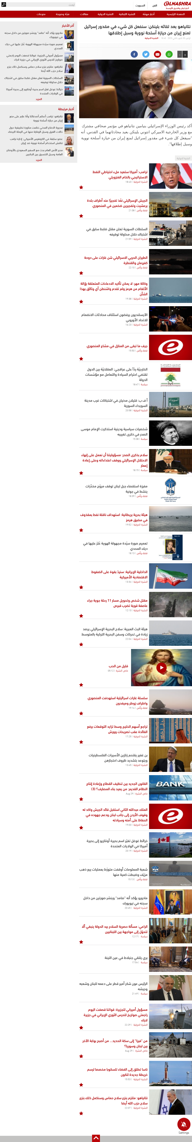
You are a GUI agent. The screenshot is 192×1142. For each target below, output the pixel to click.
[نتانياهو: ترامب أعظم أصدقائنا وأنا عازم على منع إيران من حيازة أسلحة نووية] (69, 118)
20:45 (127, 908)
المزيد (39, 99)
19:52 (128, 524)
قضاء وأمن (142, 210)
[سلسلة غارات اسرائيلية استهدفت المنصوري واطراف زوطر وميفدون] (170, 702)
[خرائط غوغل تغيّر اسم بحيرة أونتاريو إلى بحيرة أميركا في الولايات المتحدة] (170, 845)
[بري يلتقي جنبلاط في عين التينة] (170, 959)
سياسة (144, 384)
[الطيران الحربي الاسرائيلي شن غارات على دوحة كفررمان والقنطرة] (170, 261)
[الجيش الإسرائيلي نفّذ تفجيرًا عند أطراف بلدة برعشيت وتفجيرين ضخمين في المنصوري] (170, 204)
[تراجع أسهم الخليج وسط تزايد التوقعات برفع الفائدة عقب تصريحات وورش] (170, 730)
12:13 (128, 610)
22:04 (128, 639)
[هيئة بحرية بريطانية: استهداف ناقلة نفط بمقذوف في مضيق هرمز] (170, 519)
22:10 (131, 267)
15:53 (127, 1079)
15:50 (131, 350)
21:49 (135, 993)
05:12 (111, 670)
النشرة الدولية (105, 14)
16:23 (128, 324)
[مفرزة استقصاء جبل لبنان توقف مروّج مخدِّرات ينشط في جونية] (170, 490)
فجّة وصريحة (62, 14)
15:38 (136, 439)
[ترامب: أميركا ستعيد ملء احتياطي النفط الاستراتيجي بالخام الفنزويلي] (170, 176)
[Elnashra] (177, 3)
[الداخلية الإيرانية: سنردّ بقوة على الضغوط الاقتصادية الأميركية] (170, 576)
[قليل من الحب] (161, 667)
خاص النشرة (122, 670)
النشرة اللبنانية (127, 14)
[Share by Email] (157, 54)
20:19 (128, 850)
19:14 (131, 708)
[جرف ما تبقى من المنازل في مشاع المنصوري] (170, 347)
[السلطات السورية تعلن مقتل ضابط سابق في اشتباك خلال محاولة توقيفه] (170, 233)
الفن (154, 5)
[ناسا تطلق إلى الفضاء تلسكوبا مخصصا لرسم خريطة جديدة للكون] (170, 1073)
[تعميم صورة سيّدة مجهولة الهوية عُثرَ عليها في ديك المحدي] (170, 547)
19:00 (128, 824)
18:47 (136, 384)
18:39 (131, 496)
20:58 (128, 410)
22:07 (127, 1107)
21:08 (131, 210)
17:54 (135, 962)
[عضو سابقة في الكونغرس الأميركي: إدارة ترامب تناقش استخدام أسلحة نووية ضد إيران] (69, 140)
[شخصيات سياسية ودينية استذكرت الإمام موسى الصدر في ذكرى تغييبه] (170, 433)
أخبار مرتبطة (66, 108)
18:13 (131, 553)
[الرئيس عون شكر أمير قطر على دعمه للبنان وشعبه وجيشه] (170, 987)
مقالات (84, 14)
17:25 (128, 736)
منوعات (41, 14)
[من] (170, 1045)
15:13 (131, 879)
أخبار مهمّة (148, 14)
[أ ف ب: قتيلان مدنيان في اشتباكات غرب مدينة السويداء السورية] (170, 404)
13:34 (128, 581)
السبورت (140, 5)
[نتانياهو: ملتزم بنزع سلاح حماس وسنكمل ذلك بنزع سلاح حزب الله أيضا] (170, 1102)
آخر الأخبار (68, 25)
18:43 (128, 181)
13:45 (128, 765)
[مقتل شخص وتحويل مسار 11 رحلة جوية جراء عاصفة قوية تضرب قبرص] (170, 604)
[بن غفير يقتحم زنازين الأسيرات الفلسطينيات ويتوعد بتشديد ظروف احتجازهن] (170, 759)
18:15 (136, 470)
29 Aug (129, 793)
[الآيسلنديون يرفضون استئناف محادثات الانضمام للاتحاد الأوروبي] (170, 319)
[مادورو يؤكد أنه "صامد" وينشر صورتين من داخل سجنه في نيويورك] (69, 34)
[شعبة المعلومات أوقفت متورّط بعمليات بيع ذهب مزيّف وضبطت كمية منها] (170, 873)
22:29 (127, 1024)
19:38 (128, 298)
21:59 (128, 239)
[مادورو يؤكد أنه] (170, 902)
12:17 (135, 936)
